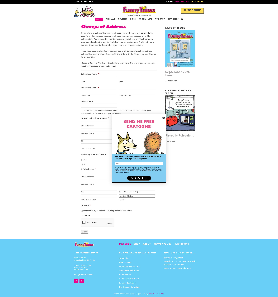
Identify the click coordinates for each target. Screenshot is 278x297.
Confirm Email (125, 95)
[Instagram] (81, 281)
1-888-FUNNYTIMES (83, 2)
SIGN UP (139, 178)
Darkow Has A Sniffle (174, 265)
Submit (84, 232)
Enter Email (86, 95)
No (85, 164)
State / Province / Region (129, 192)
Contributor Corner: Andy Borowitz (180, 261)
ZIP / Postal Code (88, 149)
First (83, 82)
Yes (85, 160)
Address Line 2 (87, 184)
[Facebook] (76, 281)
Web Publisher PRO (156, 294)
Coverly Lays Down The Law (177, 268)
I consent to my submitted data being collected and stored (107, 211)
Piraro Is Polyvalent (179, 135)
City (82, 141)
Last (121, 82)
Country (122, 199)
